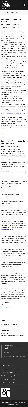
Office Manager (6, 24)
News (23, 24)
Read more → (6, 134)
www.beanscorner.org (7, 229)
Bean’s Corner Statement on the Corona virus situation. (13, 142)
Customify (16, 404)
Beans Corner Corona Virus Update (11, 20)
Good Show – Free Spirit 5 (8, 372)
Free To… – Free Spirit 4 (8, 376)
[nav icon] (24, 5)
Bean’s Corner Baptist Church (6, 5)
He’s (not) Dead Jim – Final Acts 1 (10, 369)
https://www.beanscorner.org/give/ (15, 113)
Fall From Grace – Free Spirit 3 (9, 379)
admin (3, 146)
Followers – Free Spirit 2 (8, 382)
